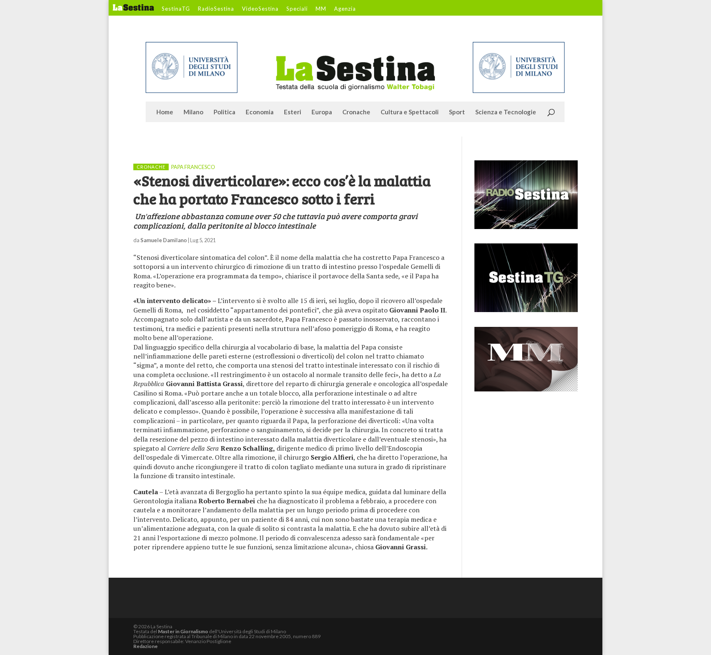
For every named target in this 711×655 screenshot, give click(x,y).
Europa (321, 112)
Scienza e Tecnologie (505, 112)
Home (164, 112)
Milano (193, 112)
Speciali (297, 9)
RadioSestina (216, 9)
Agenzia (345, 9)
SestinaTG (176, 9)
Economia (260, 112)
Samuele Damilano (163, 240)
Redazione (145, 646)
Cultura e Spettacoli (410, 112)
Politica (224, 112)
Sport (457, 112)
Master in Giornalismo (183, 631)
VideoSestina (260, 9)
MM (321, 9)
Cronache (356, 112)
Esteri (292, 112)
